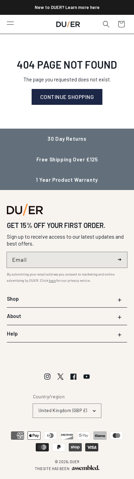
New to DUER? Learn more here (67, 7)
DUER (74, 461)
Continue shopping (67, 96)
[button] (10, 22)
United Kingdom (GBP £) (62, 410)
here (52, 280)
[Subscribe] (119, 259)
